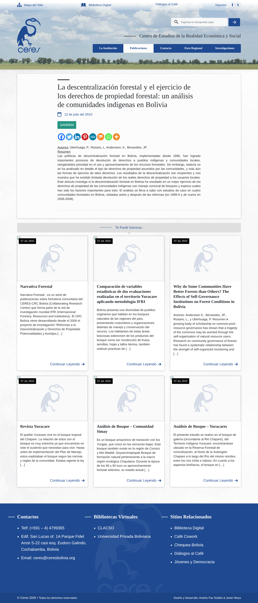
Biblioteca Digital (100, 5)
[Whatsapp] (108, 136)
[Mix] (100, 136)
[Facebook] (61, 136)
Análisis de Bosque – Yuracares (200, 426)
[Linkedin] (77, 136)
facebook (232, 5)
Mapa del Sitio (33, 5)
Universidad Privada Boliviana (124, 536)
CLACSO (106, 528)
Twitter (238, 5)
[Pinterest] (84, 136)
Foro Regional (193, 48)
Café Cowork (185, 536)
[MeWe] (92, 136)
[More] (116, 136)
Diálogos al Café (166, 4)
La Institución (108, 48)
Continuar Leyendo (65, 364)
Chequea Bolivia (188, 545)
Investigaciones (224, 48)
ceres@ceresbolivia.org (54, 558)
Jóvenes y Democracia (194, 562)
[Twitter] (69, 136)
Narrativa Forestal (36, 286)
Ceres (24, 598)
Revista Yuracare (35, 426)
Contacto (166, 48)
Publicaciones (138, 48)
